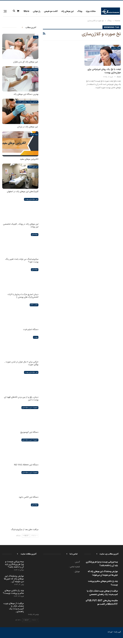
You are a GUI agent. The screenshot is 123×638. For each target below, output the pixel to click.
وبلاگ (79, 11)
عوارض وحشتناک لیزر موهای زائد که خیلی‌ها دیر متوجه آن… (14, 578)
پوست (36, 37)
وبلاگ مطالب (116, 48)
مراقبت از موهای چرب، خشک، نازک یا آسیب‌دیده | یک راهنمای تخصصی (102, 592)
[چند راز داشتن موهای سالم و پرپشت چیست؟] (32, 594)
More (26, 11)
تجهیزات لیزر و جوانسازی (30, 69)
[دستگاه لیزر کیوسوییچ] (20, 416)
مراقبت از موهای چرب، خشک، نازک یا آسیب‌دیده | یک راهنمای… (13, 607)
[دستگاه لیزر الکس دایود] (20, 481)
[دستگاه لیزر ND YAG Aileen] (20, 449)
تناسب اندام (34, 305)
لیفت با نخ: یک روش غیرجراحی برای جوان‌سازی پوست (104, 71)
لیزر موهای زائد (67, 11)
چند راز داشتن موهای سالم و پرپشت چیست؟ (103, 583)
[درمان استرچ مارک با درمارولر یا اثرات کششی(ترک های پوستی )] (20, 278)
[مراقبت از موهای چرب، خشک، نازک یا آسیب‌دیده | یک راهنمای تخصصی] (32, 607)
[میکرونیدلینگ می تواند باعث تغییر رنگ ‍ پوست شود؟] (20, 243)
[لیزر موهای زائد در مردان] (20, 111)
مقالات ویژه (91, 11)
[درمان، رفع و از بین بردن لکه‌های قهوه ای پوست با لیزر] (20, 381)
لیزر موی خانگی (33, 167)
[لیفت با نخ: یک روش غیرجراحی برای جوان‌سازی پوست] (102, 55)
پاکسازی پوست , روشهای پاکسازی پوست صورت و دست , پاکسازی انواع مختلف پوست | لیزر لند (27, 102)
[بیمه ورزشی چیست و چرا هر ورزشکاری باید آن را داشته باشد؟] (32, 565)
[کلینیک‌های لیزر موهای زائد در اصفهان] (20, 176)
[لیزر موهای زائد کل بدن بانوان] (20, 46)
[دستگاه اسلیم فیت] (20, 314)
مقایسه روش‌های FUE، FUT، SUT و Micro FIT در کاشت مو (102, 602)
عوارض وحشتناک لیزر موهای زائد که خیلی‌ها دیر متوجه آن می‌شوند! (103, 573)
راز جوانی (36, 11)
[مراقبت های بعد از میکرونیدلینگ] (20, 514)
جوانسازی (35, 234)
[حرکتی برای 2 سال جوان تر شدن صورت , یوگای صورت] (20, 346)
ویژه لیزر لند (34, 134)
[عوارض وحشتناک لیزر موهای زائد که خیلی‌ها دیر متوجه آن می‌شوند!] (32, 579)
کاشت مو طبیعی (51, 11)
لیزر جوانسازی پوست (31, 199)
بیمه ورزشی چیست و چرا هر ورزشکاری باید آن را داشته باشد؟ (102, 563)
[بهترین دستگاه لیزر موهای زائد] (20, 78)
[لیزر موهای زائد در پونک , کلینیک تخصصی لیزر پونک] (20, 208)
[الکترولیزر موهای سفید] (20, 143)
